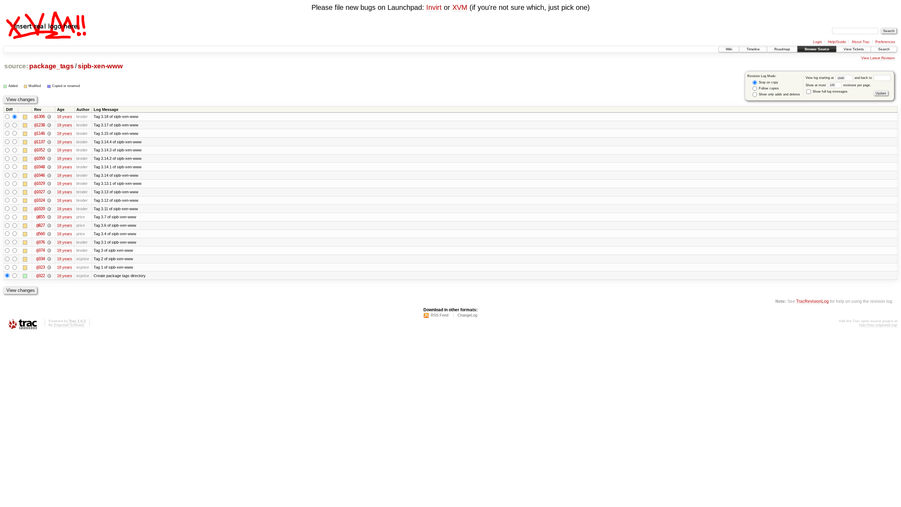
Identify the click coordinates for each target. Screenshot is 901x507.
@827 (40, 225)
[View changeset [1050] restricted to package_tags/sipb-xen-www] (49, 158)
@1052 (39, 150)
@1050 (39, 158)
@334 (40, 258)
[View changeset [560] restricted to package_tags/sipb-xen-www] (49, 233)
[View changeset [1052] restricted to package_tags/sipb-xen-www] (49, 150)
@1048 (39, 166)
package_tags (51, 66)
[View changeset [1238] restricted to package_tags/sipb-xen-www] (49, 125)
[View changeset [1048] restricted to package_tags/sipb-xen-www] (49, 166)
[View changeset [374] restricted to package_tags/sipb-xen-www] (49, 250)
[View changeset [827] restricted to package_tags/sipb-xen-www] (49, 225)
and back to (864, 78)
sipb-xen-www (100, 66)
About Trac (861, 42)
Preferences (885, 42)
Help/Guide (837, 42)
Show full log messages (830, 91)
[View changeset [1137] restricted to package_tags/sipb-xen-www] (49, 141)
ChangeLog (467, 315)
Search (884, 49)
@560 (40, 233)
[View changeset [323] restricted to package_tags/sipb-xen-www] (49, 267)
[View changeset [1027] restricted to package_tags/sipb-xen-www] (49, 191)
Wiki (729, 49)
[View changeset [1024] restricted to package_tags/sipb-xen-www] (49, 200)
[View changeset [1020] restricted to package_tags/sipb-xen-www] (49, 208)
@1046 (39, 175)
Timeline (753, 49)
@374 (40, 250)
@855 (40, 216)
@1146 (39, 133)
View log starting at (820, 78)
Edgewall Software (69, 325)
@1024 (39, 200)
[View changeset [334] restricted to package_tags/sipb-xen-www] (49, 258)
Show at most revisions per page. (838, 85)
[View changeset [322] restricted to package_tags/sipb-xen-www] (49, 275)
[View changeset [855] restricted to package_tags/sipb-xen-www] (49, 216)
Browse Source (817, 49)
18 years (64, 116)
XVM (459, 7)
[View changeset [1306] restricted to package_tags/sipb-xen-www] (49, 116)
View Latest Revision (878, 58)
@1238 (39, 125)
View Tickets (854, 49)
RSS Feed (439, 315)
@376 (40, 242)
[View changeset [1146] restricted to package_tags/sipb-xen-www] (49, 133)
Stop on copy (768, 82)
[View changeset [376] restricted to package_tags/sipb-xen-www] (49, 242)
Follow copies (768, 88)
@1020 (39, 208)
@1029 (39, 183)
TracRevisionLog (812, 301)
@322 (40, 275)
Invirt (434, 7)
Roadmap (782, 49)
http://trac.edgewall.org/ (878, 325)
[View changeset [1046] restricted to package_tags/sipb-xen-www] (49, 175)
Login (817, 42)
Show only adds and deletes (779, 94)
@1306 (39, 116)
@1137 (39, 141)
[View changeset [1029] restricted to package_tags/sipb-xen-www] (49, 183)
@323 (40, 267)
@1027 (39, 191)
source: (16, 66)
